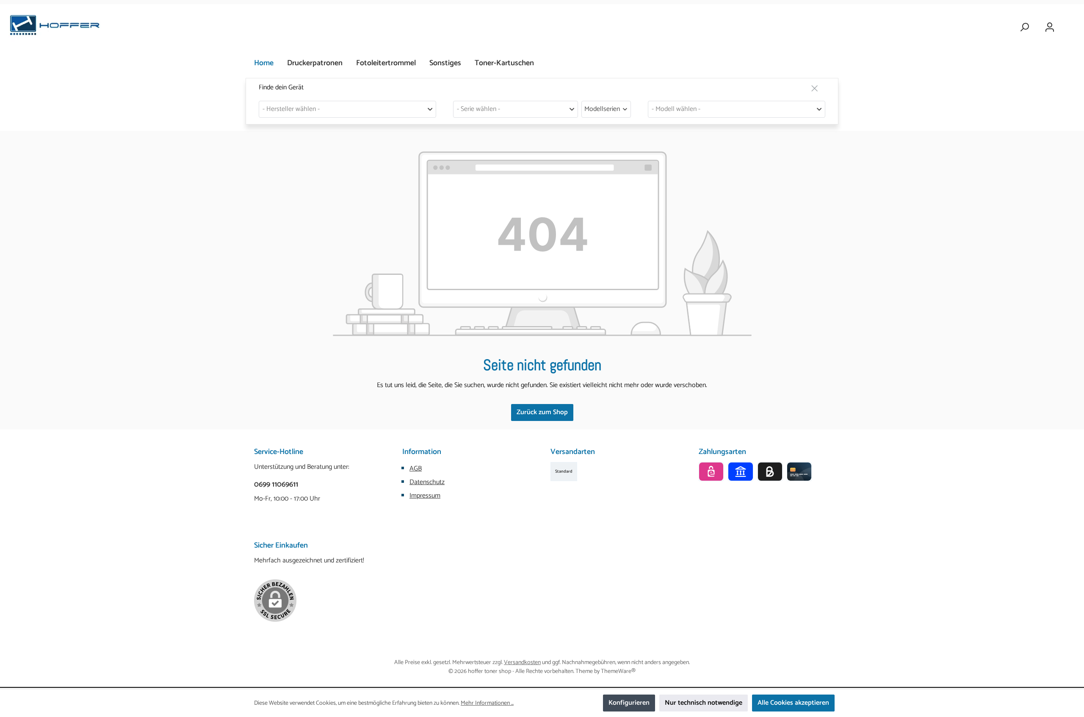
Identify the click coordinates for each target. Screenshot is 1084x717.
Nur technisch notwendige (703, 703)
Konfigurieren (629, 703)
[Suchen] (1024, 27)
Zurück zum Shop (542, 412)
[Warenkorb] (1070, 23)
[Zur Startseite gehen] (55, 27)
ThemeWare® (618, 671)
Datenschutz (427, 482)
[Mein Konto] (1049, 27)
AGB (415, 468)
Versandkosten (522, 662)
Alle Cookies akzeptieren (793, 703)
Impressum (424, 495)
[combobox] (347, 109)
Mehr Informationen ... (487, 703)
